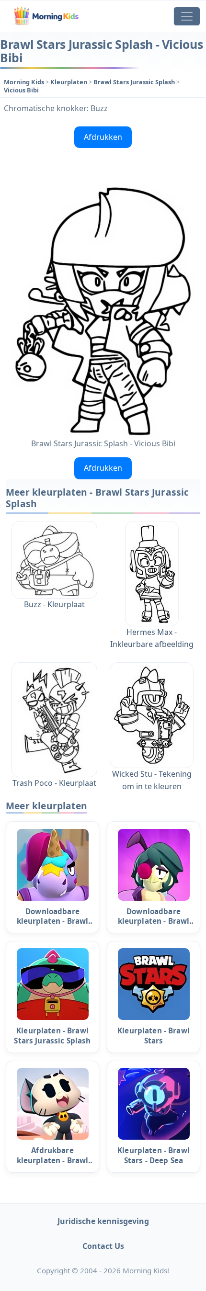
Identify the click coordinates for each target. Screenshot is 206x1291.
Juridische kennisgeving (103, 1221)
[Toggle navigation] (186, 16)
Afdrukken (103, 137)
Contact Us (103, 1246)
